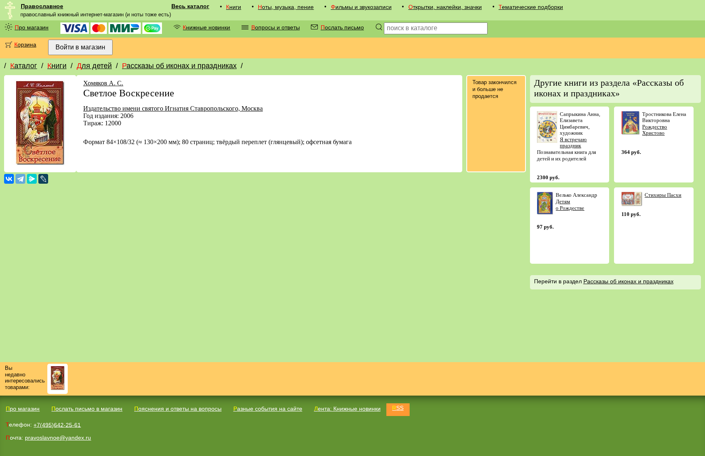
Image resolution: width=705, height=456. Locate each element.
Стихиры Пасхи (663, 195)
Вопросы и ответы (275, 27)
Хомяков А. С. (103, 83)
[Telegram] (20, 179)
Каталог (23, 66)
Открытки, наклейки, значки (445, 7)
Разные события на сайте (267, 408)
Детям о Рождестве (570, 204)
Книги (233, 7)
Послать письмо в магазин (86, 408)
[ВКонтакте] (9, 179)
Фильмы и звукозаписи (361, 7)
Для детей (94, 66)
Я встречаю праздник (573, 142)
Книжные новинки (206, 27)
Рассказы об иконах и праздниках (179, 66)
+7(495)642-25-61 (57, 424)
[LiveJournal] (43, 179)
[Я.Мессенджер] (32, 179)
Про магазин (32, 27)
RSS (397, 408)
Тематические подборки (531, 7)
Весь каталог (190, 6)
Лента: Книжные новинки (347, 408)
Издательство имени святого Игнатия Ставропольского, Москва (173, 108)
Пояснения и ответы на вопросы (178, 408)
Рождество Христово (654, 130)
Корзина (25, 44)
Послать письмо (342, 27)
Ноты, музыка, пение (286, 7)
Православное (42, 6)
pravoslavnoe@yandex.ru (58, 437)
